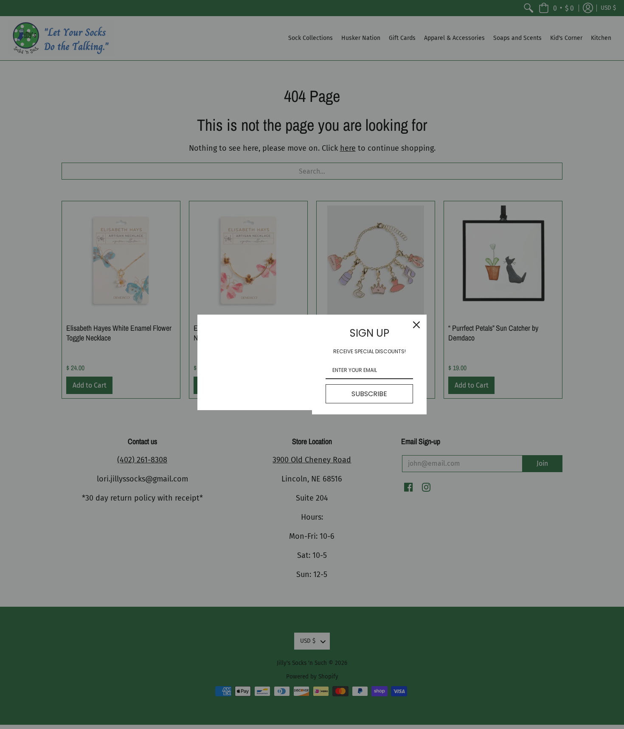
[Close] (416, 325)
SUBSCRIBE (369, 394)
